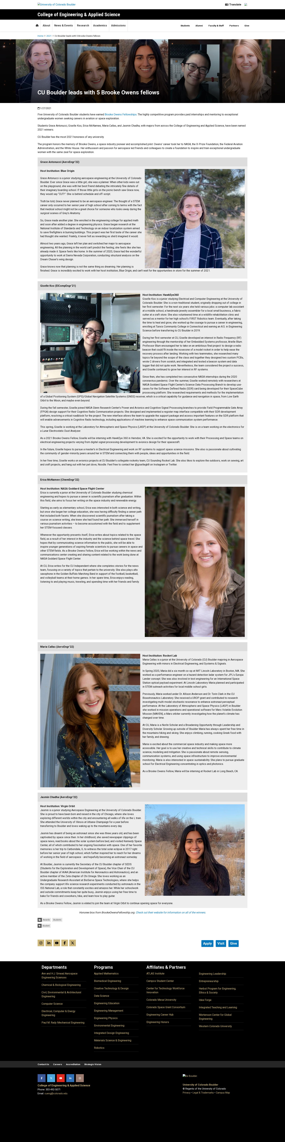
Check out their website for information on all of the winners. (171, 912)
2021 (49, 35)
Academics (100, 25)
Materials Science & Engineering (112, 1040)
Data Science (101, 995)
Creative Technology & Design (111, 988)
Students (185, 25)
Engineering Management (108, 1010)
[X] (51, 1078)
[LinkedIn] (70, 1078)
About (46, 25)
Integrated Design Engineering (111, 1033)
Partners (234, 25)
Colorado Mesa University (161, 999)
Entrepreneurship (209, 981)
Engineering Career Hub (160, 1014)
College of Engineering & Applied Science (79, 14)
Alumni (199, 25)
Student (46, 926)
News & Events (63, 25)
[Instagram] (80, 1078)
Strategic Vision (92, 1064)
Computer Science (52, 1003)
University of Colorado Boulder (200, 1084)
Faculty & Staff (216, 25)
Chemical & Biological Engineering (61, 985)
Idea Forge (205, 1000)
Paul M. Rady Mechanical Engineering (63, 1022)
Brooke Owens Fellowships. (121, 114)
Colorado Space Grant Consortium (165, 1007)
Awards (46, 920)
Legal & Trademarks (203, 1092)
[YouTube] (61, 1078)
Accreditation (73, 1064)
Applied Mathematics (106, 973)
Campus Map (223, 1092)
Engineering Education (106, 1003)
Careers (57, 1064)
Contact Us (43, 1064)
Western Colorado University (215, 1026)
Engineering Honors (157, 1022)
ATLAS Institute (155, 973)
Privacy (186, 1092)
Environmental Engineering (109, 1025)
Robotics (99, 1047)
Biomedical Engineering (107, 981)
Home (40, 35)
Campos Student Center (160, 981)
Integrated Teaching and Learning (218, 1007)
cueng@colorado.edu (56, 1093)
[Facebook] (42, 1078)
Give (246, 25)
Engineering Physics (106, 1018)
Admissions (118, 25)
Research (83, 25)
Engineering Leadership (212, 973)
